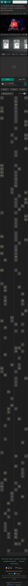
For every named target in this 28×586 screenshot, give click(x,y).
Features (11, 558)
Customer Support (14, 563)
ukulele (13, 54)
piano (8, 54)
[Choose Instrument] (17, 54)
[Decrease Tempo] (2, 35)
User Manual (21, 561)
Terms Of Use (17, 558)
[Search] (25, 2)
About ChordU (5, 558)
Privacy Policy (23, 558)
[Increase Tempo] (8, 35)
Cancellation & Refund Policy (10, 561)
